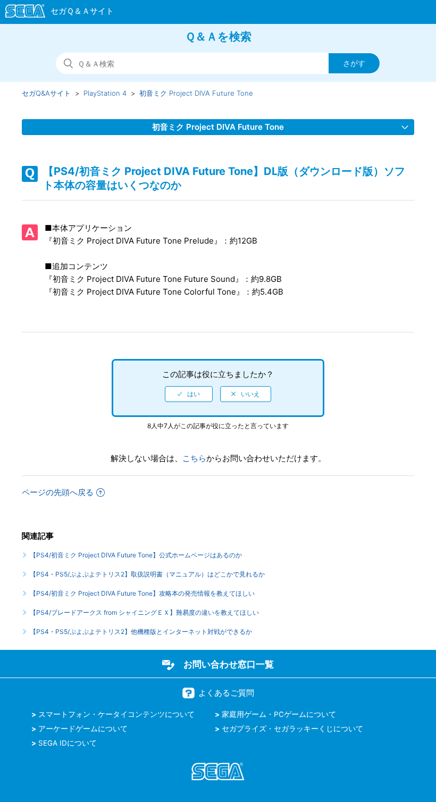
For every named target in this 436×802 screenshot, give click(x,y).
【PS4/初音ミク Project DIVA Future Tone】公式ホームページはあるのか (136, 555)
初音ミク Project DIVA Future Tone (196, 93)
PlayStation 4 (105, 93)
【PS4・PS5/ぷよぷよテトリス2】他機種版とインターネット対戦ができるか (141, 632)
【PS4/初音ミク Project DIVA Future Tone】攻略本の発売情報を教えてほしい (142, 593)
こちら (194, 458)
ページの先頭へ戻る (58, 492)
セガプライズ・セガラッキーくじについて (292, 728)
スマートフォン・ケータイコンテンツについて (116, 714)
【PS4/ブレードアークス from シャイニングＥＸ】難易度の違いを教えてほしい (144, 612)
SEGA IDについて (67, 743)
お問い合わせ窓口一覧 (228, 664)
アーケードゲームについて (83, 728)
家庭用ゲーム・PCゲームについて (279, 714)
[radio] (189, 394)
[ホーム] (54, 12)
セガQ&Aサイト (46, 93)
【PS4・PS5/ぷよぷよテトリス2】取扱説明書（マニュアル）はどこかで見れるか (147, 574)
